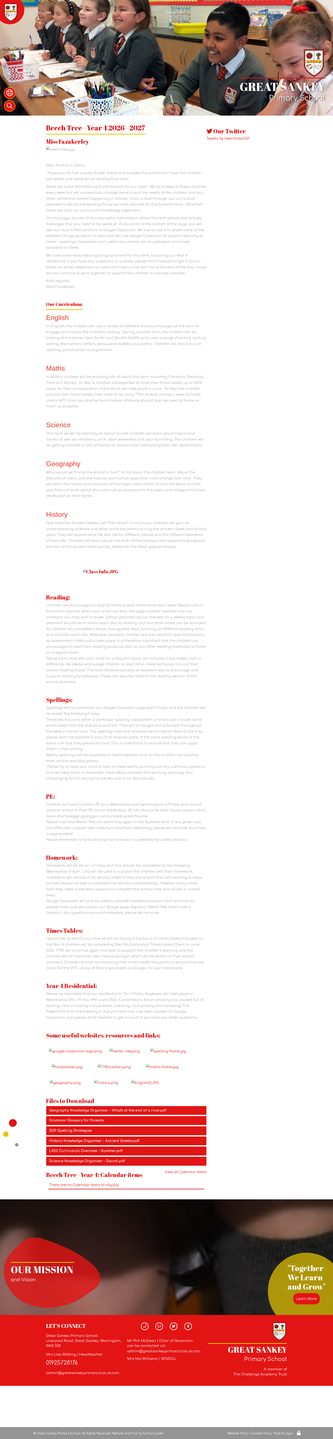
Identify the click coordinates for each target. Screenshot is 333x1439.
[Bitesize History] (111, 1083)
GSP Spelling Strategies (70, 1131)
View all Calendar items (186, 1172)
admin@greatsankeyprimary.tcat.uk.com (82, 1373)
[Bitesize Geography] (65, 1083)
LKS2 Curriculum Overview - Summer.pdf (86, 1151)
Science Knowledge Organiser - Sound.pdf (87, 1161)
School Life (174, 12)
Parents (218, 12)
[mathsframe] (162, 1067)
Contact (312, 12)
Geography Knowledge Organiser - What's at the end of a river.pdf (107, 1110)
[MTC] (66, 1067)
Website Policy (238, 1433)
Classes (86, 12)
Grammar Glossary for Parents (76, 1120)
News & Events (265, 12)
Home (46, 12)
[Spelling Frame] (169, 1051)
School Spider (153, 1433)
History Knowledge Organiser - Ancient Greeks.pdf (94, 1141)
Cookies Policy (261, 1433)
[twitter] (129, 1051)
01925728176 (62, 1363)
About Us (128, 12)
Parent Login (283, 1433)
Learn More (306, 1299)
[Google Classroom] (75, 1051)
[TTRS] (114, 1067)
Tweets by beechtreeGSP (228, 138)
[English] (145, 1083)
